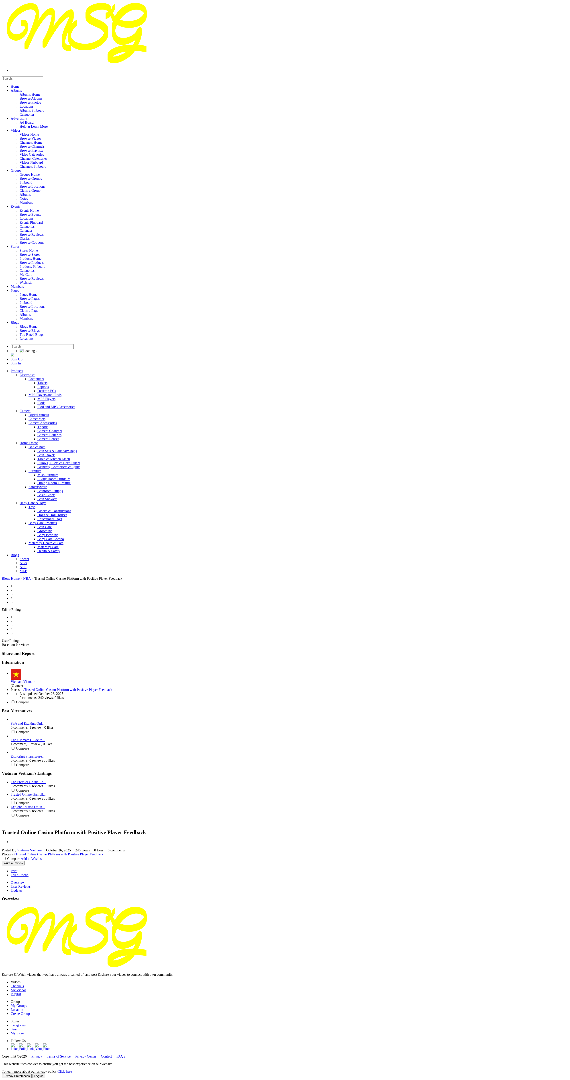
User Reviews (21, 886)
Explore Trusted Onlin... (28, 807)
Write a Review (13, 863)
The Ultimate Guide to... (28, 740)
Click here (64, 1071)
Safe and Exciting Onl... (28, 723)
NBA (27, 578)
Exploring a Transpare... (28, 756)
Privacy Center (85, 1056)
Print (14, 871)
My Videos (18, 990)
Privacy (36, 1056)
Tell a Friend (19, 875)
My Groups (19, 1006)
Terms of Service (59, 1056)
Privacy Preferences (17, 1076)
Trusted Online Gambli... (28, 794)
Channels (17, 986)
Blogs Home (11, 578)
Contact (106, 1056)
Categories (18, 1025)
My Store (17, 1033)
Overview (18, 882)
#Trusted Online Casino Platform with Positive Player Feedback (67, 690)
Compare (22, 702)
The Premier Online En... (28, 782)
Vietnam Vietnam (23, 682)
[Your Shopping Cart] (12, 355)
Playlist (16, 994)
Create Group (20, 1014)
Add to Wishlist (32, 859)
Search (15, 1029)
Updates (16, 890)
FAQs (120, 1056)
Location (17, 1010)
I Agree (38, 1076)
